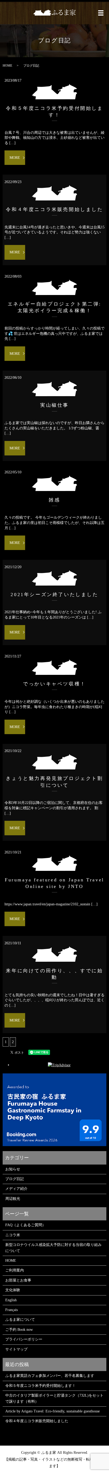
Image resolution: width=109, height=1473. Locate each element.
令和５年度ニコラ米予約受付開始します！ (40, 1386)
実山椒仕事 (54, 405)
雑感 (54, 500)
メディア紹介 (16, 1189)
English (11, 1300)
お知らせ (12, 1169)
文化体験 (12, 1290)
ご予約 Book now (19, 1330)
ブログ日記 (14, 1179)
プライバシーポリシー (23, 1339)
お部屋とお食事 (18, 1280)
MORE (15, 158)
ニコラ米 (12, 1235)
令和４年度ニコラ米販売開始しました (54, 209)
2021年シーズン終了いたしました (54, 594)
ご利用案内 (14, 1270)
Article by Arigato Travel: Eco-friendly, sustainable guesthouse (52, 1411)
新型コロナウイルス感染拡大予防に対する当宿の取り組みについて (53, 1248)
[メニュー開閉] (100, 13)
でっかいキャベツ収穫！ (54, 683)
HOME (7, 65)
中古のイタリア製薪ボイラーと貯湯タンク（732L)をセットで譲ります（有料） (54, 1398)
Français (11, 1310)
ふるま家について (20, 1320)
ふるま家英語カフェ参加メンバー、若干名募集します (49, 1376)
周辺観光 (12, 1199)
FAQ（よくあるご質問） (25, 1225)
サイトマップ (16, 1349)
